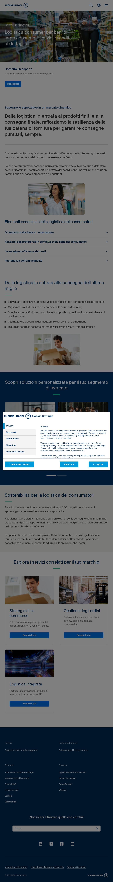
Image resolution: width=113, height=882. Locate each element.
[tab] (19, 426)
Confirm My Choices (20, 464)
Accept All (98, 464)
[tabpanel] (74, 449)
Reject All (69, 464)
